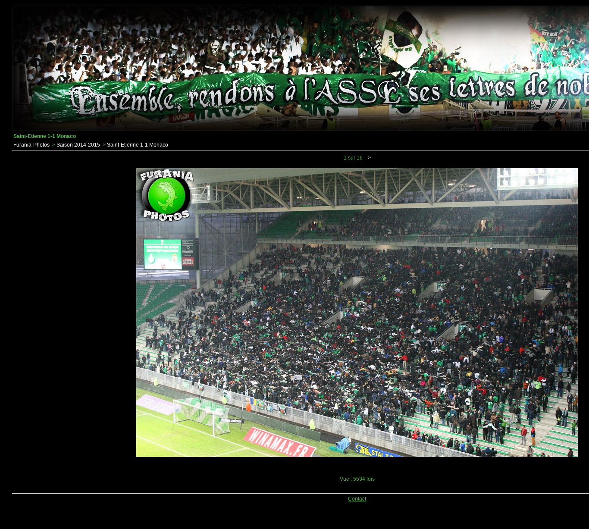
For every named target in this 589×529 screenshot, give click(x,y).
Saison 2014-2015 (78, 145)
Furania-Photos (31, 145)
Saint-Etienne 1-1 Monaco (137, 145)
